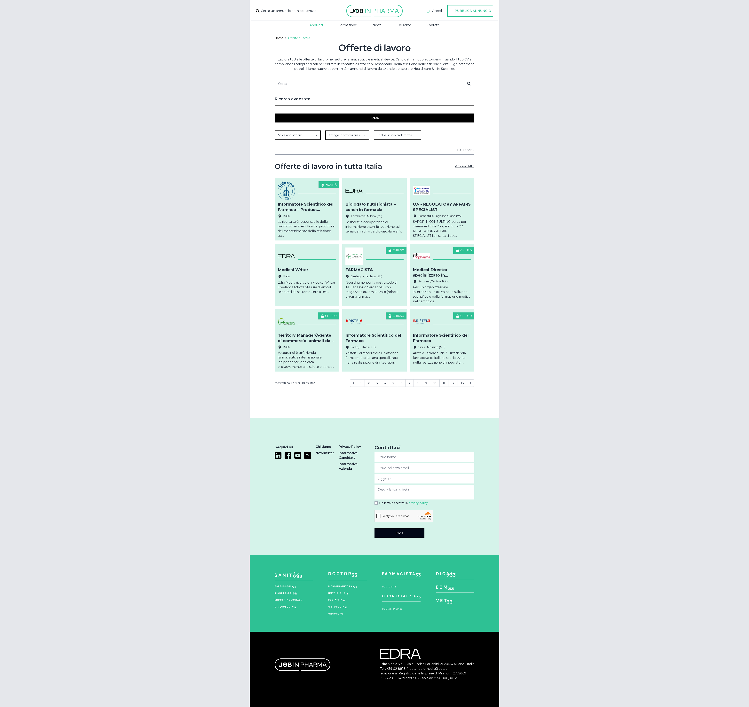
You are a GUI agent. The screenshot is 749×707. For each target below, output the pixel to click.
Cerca (374, 118)
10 (434, 383)
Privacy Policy (350, 447)
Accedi (437, 11)
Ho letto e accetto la (403, 503)
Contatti (433, 25)
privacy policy (418, 503)
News (377, 25)
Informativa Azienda (348, 466)
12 (453, 383)
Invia (399, 533)
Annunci (316, 25)
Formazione (347, 25)
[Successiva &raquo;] (470, 383)
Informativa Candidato (348, 455)
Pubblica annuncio (473, 11)
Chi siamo (404, 25)
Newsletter (325, 453)
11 (444, 383)
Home (279, 38)
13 (462, 383)
